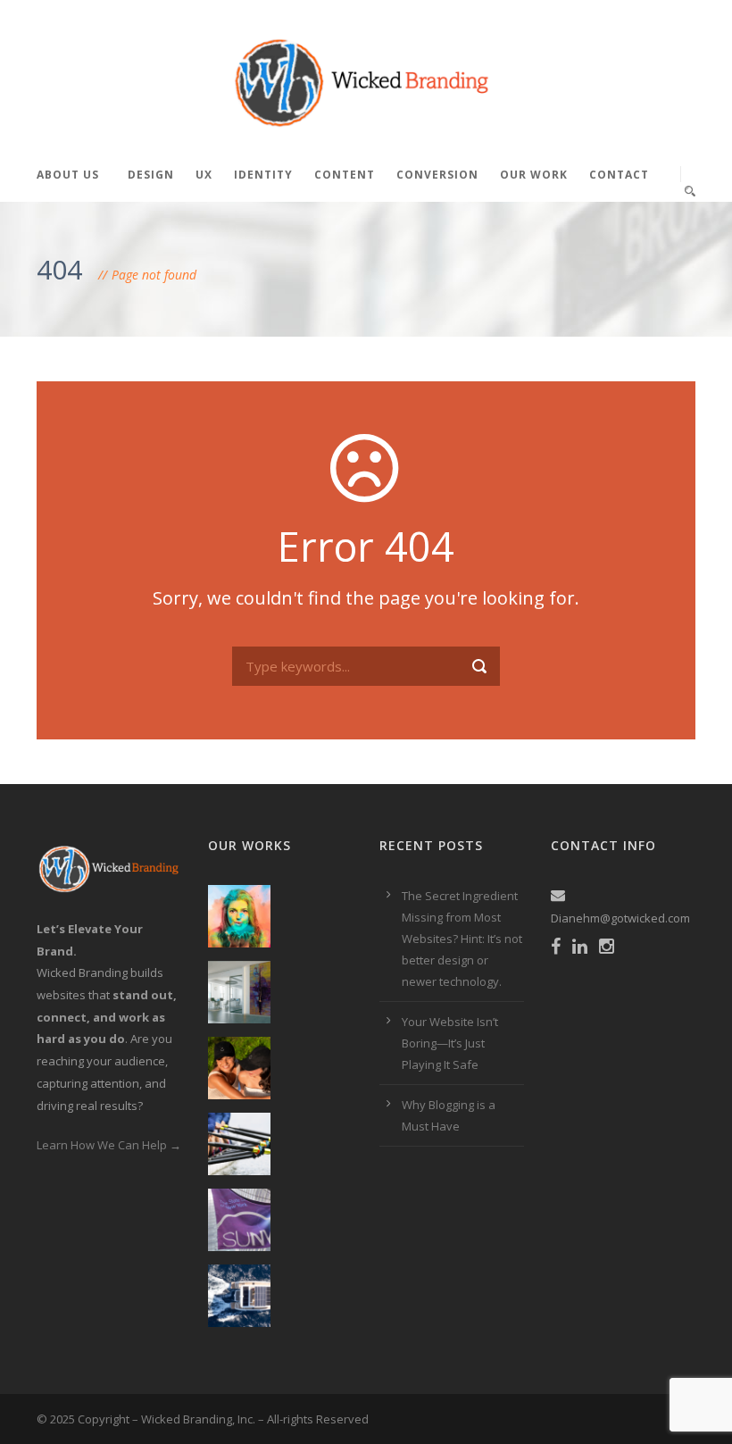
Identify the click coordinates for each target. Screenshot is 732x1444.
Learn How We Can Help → (109, 1145)
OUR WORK (534, 174)
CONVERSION (437, 174)
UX (203, 174)
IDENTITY (263, 174)
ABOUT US (68, 174)
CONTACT (619, 174)
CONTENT (344, 174)
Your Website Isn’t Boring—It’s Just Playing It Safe (450, 1043)
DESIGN (151, 174)
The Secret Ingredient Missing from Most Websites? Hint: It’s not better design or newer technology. (462, 938)
